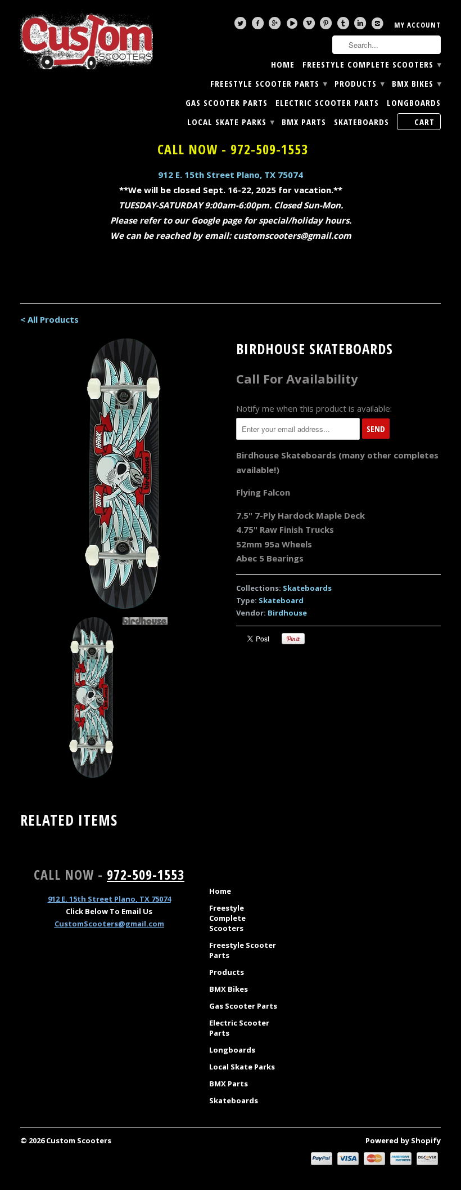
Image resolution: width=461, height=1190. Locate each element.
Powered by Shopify (403, 1140)
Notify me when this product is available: (314, 408)
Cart (424, 121)
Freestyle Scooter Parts (268, 83)
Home (283, 64)
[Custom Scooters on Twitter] (241, 26)
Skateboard (281, 600)
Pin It (293, 638)
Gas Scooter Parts (227, 102)
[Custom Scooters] (86, 40)
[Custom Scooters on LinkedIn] (361, 26)
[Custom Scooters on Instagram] (379, 26)
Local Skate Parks (230, 122)
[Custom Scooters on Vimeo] (310, 26)
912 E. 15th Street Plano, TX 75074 (230, 174)
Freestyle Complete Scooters (371, 64)
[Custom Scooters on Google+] (276, 26)
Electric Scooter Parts (327, 102)
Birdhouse (287, 613)
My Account (417, 25)
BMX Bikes (416, 83)
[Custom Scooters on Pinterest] (327, 26)
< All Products (49, 319)
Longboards (414, 102)
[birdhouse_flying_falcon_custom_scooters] (122, 473)
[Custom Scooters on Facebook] (259, 26)
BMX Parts (304, 122)
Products (359, 83)
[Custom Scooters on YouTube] (293, 26)
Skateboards (361, 122)
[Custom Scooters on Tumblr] (344, 26)
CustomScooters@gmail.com (109, 924)
